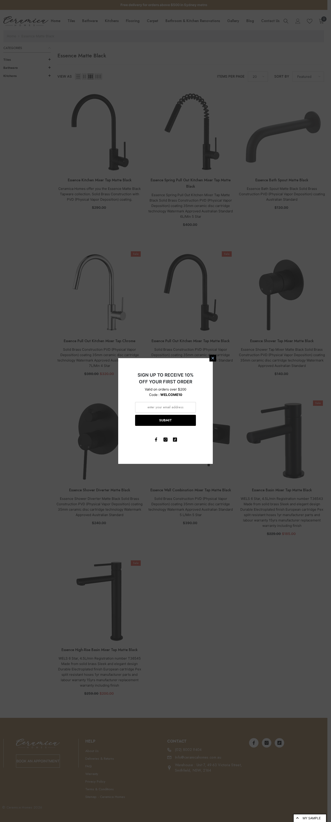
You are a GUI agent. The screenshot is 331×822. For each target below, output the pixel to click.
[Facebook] (156, 439)
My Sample (312, 818)
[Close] (212, 358)
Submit (165, 420)
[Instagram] (165, 439)
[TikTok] (175, 439)
